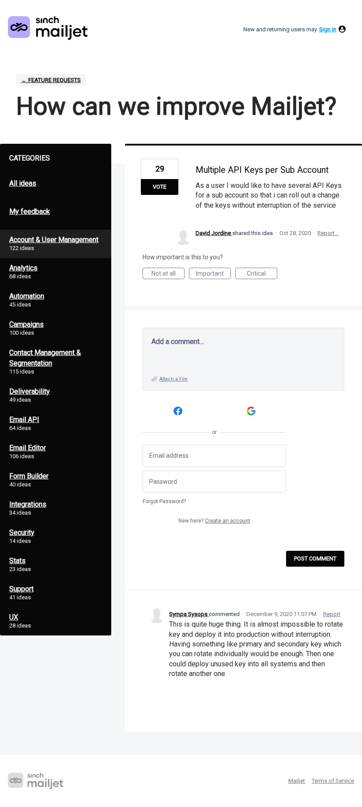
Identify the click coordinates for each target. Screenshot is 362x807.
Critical (262, 274)
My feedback (29, 211)
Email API (24, 419)
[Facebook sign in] (178, 411)
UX (13, 617)
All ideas (22, 183)
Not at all (168, 274)
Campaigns (26, 324)
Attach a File (173, 379)
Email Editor (27, 448)
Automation (26, 296)
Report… (328, 233)
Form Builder (29, 476)
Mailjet (296, 780)
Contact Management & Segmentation (45, 357)
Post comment (315, 558)
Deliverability (29, 391)
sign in (327, 29)
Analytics (23, 268)
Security (21, 532)
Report (331, 614)
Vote (159, 186)
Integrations (27, 504)
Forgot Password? (164, 501)
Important (213, 274)
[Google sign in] (251, 411)
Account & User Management (53, 239)
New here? (214, 521)
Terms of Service (333, 780)
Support (21, 589)
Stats (17, 561)
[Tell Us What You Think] (47, 28)
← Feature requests (51, 80)
